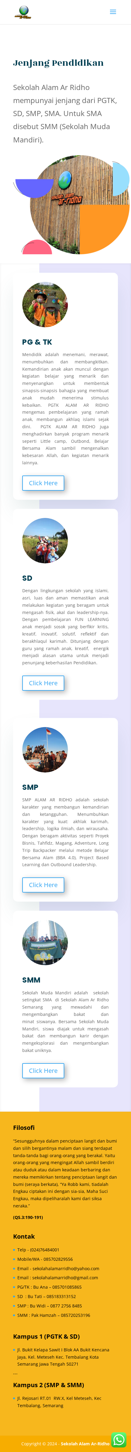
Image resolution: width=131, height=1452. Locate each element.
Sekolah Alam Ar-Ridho (85, 1444)
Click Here (43, 483)
